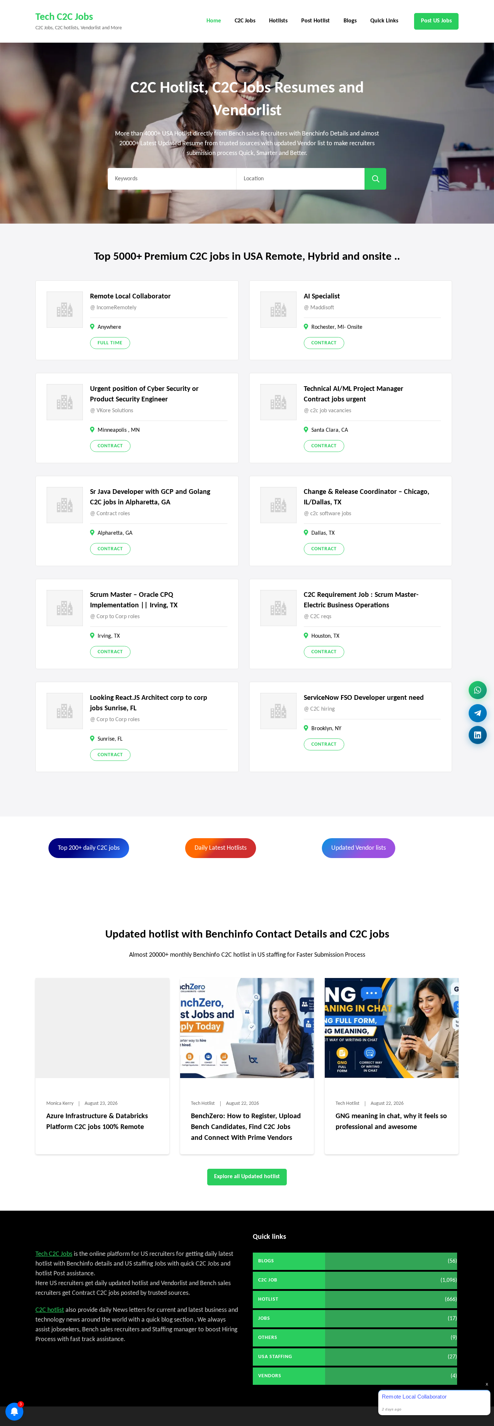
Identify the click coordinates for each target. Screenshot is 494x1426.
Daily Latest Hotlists (221, 848)
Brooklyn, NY (326, 729)
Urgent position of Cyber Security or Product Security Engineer (144, 394)
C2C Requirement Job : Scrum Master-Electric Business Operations (361, 600)
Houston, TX (325, 636)
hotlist (268, 1299)
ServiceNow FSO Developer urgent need (364, 698)
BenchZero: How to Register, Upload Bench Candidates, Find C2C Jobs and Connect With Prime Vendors (246, 1127)
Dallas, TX (323, 533)
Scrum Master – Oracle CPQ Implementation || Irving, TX (134, 600)
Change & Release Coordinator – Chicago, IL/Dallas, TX (366, 497)
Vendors (269, 1376)
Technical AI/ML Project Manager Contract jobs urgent (353, 394)
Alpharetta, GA (115, 533)
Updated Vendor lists (358, 848)
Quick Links (384, 21)
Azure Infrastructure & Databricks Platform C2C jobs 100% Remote (97, 1122)
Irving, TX (109, 636)
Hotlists (278, 21)
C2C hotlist (49, 1310)
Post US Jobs (436, 21)
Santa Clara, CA (329, 430)
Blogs (350, 21)
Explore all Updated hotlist (247, 1177)
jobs (264, 1318)
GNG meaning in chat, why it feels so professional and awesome (391, 1122)
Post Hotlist (315, 21)
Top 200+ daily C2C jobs (89, 848)
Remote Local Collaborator (130, 296)
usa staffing (275, 1356)
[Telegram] (478, 710)
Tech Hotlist (203, 1103)
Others (267, 1337)
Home (213, 21)
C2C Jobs (245, 21)
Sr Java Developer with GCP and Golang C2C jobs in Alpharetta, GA (150, 497)
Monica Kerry (59, 1103)
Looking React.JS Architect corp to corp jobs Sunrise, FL (148, 703)
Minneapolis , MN (119, 430)
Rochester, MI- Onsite (336, 327)
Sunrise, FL (110, 739)
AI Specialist (322, 296)
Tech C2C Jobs (64, 17)
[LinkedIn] (478, 734)
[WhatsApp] (478, 688)
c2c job (267, 1280)
